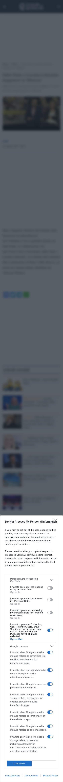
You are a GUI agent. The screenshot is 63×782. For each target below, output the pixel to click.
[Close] (56, 522)
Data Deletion (12, 775)
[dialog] (31, 648)
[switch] (50, 588)
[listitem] (31, 580)
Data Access (31, 775)
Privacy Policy (50, 775)
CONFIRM (19, 763)
